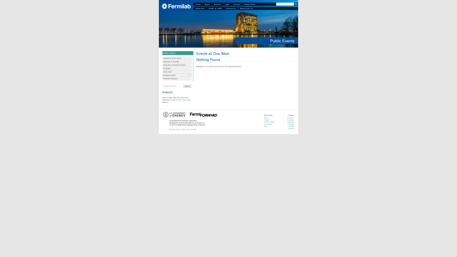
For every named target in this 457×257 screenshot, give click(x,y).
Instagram (290, 122)
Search (187, 86)
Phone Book (249, 4)
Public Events (282, 41)
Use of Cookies (192, 129)
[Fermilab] (176, 6)
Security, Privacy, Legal (177, 129)
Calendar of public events (172, 58)
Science (217, 4)
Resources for (246, 8)
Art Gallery (167, 68)
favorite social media (183, 100)
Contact (236, 4)
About (207, 4)
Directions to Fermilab (171, 61)
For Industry (268, 124)
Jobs (227, 4)
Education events (169, 75)
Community (231, 8)
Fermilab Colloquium (170, 78)
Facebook (290, 118)
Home (198, 4)
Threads (291, 126)
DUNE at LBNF (215, 8)
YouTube (291, 124)
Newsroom (200, 8)
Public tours (167, 72)
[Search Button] (296, 4)
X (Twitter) (290, 120)
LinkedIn (291, 128)
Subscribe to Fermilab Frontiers (174, 65)
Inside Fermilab (269, 122)
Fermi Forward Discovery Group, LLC (191, 123)
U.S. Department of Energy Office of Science (190, 125)
